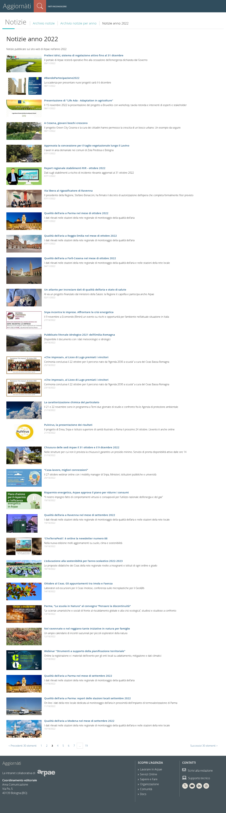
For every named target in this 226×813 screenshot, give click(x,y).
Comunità (146, 789)
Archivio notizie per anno (78, 23)
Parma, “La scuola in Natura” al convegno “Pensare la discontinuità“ (87, 606)
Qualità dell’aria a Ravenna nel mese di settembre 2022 (79, 515)
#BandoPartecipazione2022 (61, 78)
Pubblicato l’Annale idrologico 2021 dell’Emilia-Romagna (79, 335)
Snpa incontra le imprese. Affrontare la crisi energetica (79, 312)
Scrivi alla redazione (200, 770)
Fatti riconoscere (57, 6)
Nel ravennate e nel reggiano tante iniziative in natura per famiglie (87, 628)
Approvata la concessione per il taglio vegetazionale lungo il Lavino (86, 145)
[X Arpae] (185, 786)
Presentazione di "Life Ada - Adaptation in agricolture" (78, 100)
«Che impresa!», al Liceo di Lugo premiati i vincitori (76, 357)
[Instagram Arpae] (206, 786)
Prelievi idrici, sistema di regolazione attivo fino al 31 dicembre (83, 55)
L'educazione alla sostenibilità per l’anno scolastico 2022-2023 (83, 561)
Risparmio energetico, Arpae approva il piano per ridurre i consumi (86, 492)
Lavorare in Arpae (151, 769)
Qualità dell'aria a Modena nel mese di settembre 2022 (79, 721)
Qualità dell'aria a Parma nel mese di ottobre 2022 (76, 213)
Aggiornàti (17, 6)
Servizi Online (148, 774)
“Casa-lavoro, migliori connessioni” (66, 470)
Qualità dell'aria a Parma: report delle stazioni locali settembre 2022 (87, 698)
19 (86, 745)
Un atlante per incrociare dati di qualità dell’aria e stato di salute (85, 289)
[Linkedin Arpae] (199, 786)
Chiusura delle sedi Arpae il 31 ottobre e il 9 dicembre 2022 (81, 447)
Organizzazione (149, 784)
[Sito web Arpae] (46, 773)
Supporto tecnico (199, 778)
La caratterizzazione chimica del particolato (71, 402)
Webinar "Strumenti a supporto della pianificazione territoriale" (84, 651)
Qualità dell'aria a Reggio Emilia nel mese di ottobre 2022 (80, 236)
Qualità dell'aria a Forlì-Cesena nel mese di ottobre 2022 (80, 258)
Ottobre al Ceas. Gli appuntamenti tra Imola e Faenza (78, 583)
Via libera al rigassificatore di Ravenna (68, 190)
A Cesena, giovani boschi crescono (66, 123)
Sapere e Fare (148, 779)
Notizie (15, 21)
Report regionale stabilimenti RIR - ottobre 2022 (74, 168)
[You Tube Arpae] (192, 786)
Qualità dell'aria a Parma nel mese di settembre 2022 (78, 676)
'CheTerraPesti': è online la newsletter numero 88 (76, 538)
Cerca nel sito (40, 6)
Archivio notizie (44, 23)
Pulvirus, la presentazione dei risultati (68, 425)
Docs (143, 794)
